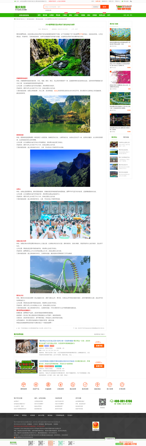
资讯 (131, 15)
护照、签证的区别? (81, 403)
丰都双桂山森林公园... (124, 142)
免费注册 (98, 1)
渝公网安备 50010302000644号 (24, 437)
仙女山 (56, 90)
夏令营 (41, 366)
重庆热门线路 (114, 24)
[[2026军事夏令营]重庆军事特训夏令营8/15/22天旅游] (26, 366)
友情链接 (32, 415)
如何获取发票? (59, 406)
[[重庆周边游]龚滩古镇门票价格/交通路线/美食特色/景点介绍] (114, 174)
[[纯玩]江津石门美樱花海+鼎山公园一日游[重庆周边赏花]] (120, 78)
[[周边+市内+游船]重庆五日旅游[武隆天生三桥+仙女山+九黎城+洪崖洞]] (120, 56)
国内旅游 (41, 424)
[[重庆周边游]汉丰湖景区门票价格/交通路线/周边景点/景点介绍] (114, 166)
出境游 (51, 15)
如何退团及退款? (80, 401)
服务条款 (50, 415)
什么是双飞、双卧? (19, 406)
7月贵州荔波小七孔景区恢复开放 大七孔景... (32, 328)
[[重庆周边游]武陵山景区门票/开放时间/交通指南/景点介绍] (114, 151)
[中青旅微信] (131, 1)
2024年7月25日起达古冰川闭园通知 (87, 328)
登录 (92, 1)
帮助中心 (117, 1)
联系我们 (24, 415)
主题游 (83, 15)
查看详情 (99, 346)
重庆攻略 (126, 137)
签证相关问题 (79, 406)
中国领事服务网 (60, 415)
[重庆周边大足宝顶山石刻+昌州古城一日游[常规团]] (26, 346)
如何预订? (16, 401)
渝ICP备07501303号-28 (34, 435)
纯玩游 (41, 346)
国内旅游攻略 (30, 19)
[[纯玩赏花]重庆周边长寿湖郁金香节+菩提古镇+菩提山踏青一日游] (120, 35)
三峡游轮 (55, 424)
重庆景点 (114, 137)
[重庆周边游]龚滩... (124, 172)
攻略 (128, 15)
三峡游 (65, 14)
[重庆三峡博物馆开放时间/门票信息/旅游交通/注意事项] (114, 159)
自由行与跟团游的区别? (20, 408)
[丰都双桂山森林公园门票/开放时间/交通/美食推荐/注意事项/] (114, 144)
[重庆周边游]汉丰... (124, 164)
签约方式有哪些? (38, 403)
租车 (108, 15)
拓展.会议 (102, 14)
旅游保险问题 (38, 408)
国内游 (45, 15)
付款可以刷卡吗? (59, 401)
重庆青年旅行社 (20, 19)
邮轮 (70, 15)
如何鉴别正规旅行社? (19, 403)
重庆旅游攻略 (39, 19)
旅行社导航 (41, 415)
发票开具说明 (58, 408)
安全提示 (70, 415)
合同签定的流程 (38, 401)
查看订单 (111, 1)
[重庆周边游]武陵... (124, 150)
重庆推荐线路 (18, 334)
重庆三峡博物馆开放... (124, 157)
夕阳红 (76, 14)
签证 (88, 15)
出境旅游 (29, 424)
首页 (39, 15)
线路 (125, 15)
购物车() (104, 1)
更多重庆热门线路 (99, 334)
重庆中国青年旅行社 (30, 1)
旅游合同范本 (38, 406)
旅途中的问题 (79, 408)
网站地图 (126, 1)
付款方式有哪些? (59, 403)
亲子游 (81, 34)
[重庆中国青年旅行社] (26, 8)
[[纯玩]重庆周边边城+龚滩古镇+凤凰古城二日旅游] (120, 120)
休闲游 (46, 346)
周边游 (58, 15)
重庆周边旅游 (48, 424)
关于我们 (16, 415)
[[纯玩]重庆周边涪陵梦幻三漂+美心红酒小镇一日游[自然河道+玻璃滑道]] (120, 99)
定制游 (95, 15)
